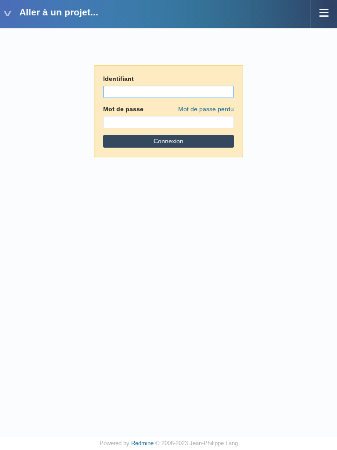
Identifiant (118, 78)
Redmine (142, 443)
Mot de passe (168, 108)
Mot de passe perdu (206, 108)
